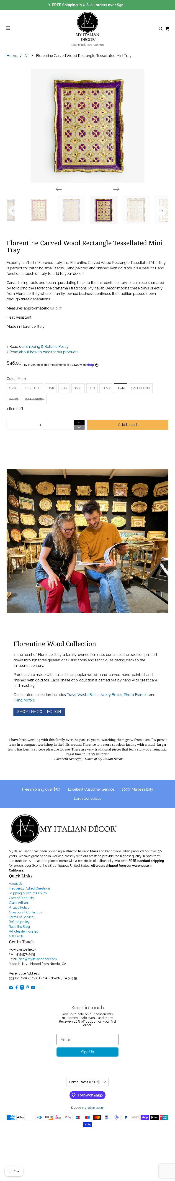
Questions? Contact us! (26, 912)
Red (92, 388)
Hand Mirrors (24, 700)
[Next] (116, 189)
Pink (50, 388)
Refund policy (19, 922)
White (13, 399)
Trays (71, 695)
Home (12, 56)
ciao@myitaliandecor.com (37, 959)
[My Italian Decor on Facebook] (16, 988)
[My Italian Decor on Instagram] (22, 988)
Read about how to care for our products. (44, 352)
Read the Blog (19, 926)
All (26, 56)
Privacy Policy (19, 907)
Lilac (106, 388)
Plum (120, 388)
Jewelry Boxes (110, 695)
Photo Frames (135, 695)
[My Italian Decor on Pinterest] (27, 988)
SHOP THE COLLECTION (39, 711)
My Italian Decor (93, 1107)
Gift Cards (16, 936)
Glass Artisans (19, 903)
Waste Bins (86, 695)
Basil (78, 388)
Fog (64, 388)
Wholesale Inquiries (23, 931)
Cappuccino (140, 388)
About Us (16, 883)
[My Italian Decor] (87, 28)
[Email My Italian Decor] (11, 988)
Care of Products (21, 898)
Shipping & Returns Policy (47, 346)
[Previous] (58, 189)
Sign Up (87, 1052)
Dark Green (34, 399)
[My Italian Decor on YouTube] (33, 988)
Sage (13, 388)
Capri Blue (32, 388)
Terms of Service (21, 917)
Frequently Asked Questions (29, 888)
